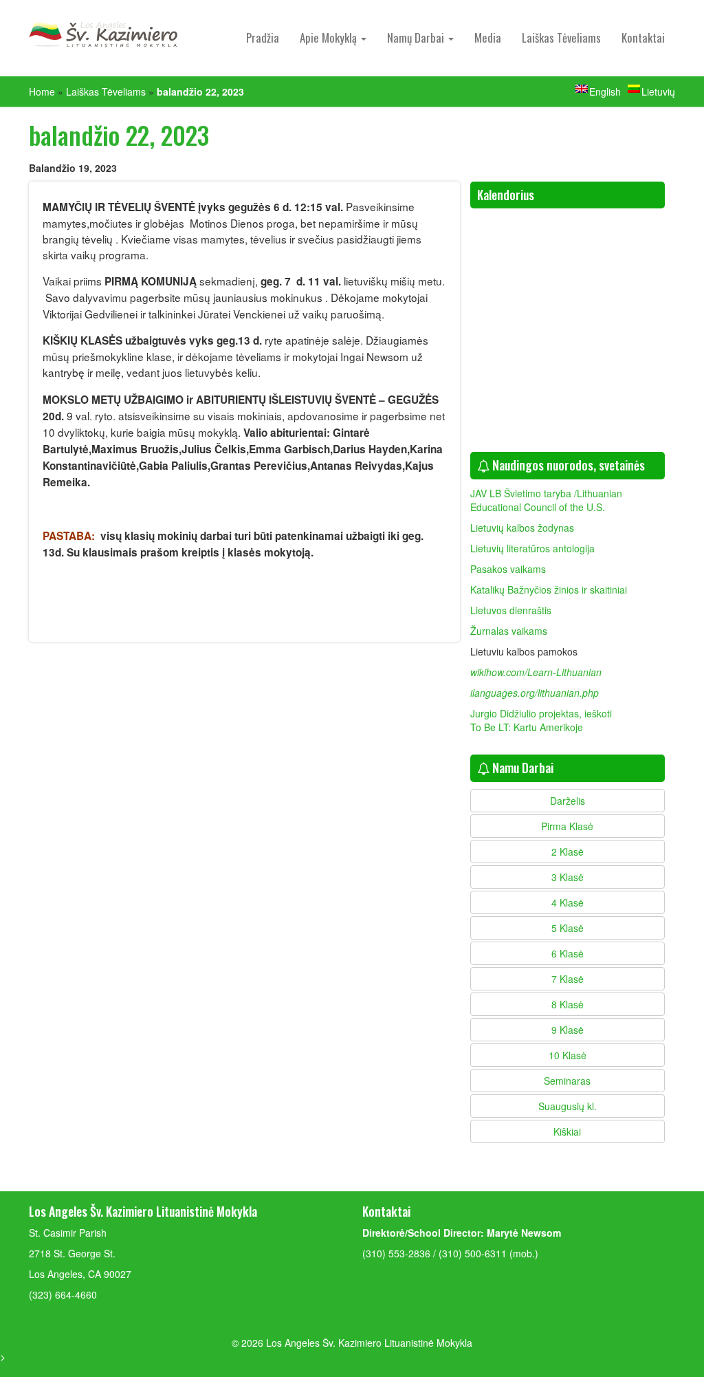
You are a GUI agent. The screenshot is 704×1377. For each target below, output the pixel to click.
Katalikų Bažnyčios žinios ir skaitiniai (548, 589)
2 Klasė (567, 851)
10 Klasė (567, 1055)
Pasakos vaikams (508, 569)
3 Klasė (567, 877)
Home (42, 91)
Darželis (567, 800)
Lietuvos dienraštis (512, 610)
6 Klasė (567, 953)
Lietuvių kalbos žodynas (522, 527)
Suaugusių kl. (567, 1106)
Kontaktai (643, 37)
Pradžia (262, 37)
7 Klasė (567, 979)
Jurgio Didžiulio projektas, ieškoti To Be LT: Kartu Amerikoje (541, 720)
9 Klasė (567, 1030)
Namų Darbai (417, 37)
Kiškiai (567, 1131)
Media (487, 37)
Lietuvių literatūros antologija (532, 548)
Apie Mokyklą (330, 37)
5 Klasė (567, 928)
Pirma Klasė (567, 826)
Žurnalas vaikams (508, 631)
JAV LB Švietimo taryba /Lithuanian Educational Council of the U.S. (546, 500)
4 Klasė (567, 902)
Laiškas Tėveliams (561, 37)
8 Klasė (567, 1004)
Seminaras (567, 1080)
